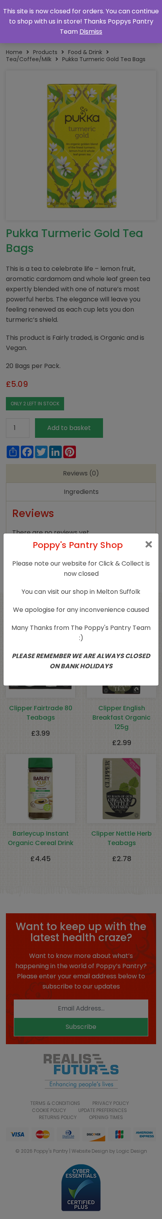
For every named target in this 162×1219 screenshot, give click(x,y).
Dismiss (90, 31)
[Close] (148, 545)
